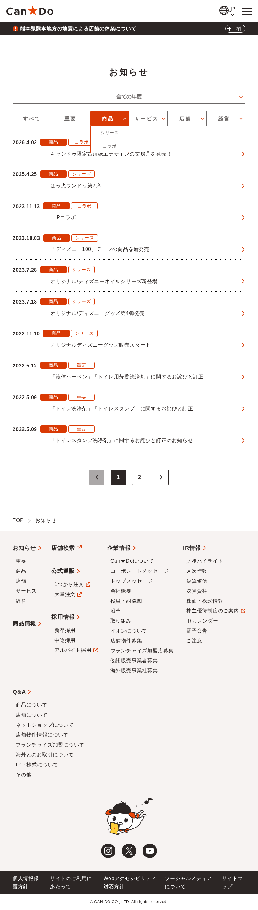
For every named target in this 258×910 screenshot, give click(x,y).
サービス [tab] (147, 118)
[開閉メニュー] (247, 11)
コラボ (109, 146)
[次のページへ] (161, 477)
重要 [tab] (70, 118)
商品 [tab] (108, 118)
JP (233, 8)
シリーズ (109, 132)
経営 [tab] (224, 118)
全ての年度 (129, 96)
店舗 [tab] (185, 118)
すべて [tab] (32, 118)
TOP (18, 520)
